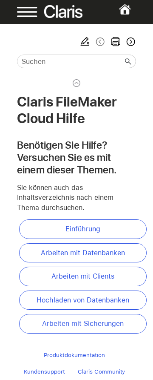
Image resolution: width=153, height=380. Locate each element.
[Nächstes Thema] (130, 42)
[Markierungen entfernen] (85, 42)
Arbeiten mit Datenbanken (83, 253)
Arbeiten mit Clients (82, 276)
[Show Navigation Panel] (22, 12)
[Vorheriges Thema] (100, 42)
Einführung (82, 229)
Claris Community (101, 371)
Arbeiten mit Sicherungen (82, 324)
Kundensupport (44, 371)
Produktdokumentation (74, 354)
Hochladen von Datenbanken (83, 300)
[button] (128, 61)
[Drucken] (115, 42)
